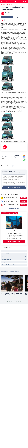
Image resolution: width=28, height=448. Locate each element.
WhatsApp (13, 156)
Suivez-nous (7, 17)
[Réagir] (2, 20)
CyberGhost (14, 230)
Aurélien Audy (10, 12)
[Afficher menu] (1, 1)
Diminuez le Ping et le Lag (14, 233)
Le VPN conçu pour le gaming (9, 212)
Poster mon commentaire (14, 187)
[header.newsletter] (6, 2)
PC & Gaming (8, 4)
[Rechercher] (3, 2)
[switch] (23, 1)
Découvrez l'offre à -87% (14, 241)
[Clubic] (14, 1)
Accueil (3, 4)
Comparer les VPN (14, 208)
